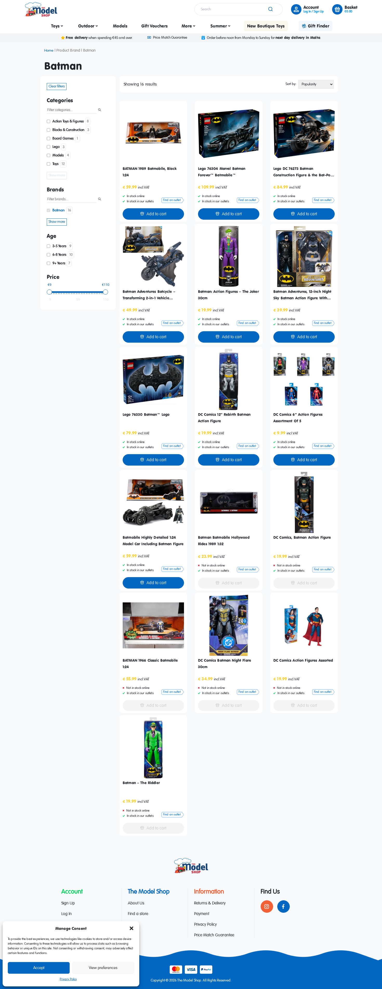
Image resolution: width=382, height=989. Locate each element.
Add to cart (156, 214)
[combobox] (238, 9)
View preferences (103, 968)
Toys (55, 26)
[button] (131, 928)
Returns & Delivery (210, 903)
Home (49, 50)
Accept (38, 968)
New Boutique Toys (266, 26)
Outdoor (86, 26)
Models (120, 26)
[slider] (49, 292)
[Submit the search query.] (99, 110)
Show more (57, 175)
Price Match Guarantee (170, 37)
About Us (136, 903)
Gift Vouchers (154, 26)
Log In (66, 914)
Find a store (138, 914)
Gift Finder (318, 26)
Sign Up (68, 903)
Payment (201, 914)
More (187, 26)
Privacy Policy (68, 979)
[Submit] (270, 9)
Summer (218, 26)
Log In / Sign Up (314, 11)
